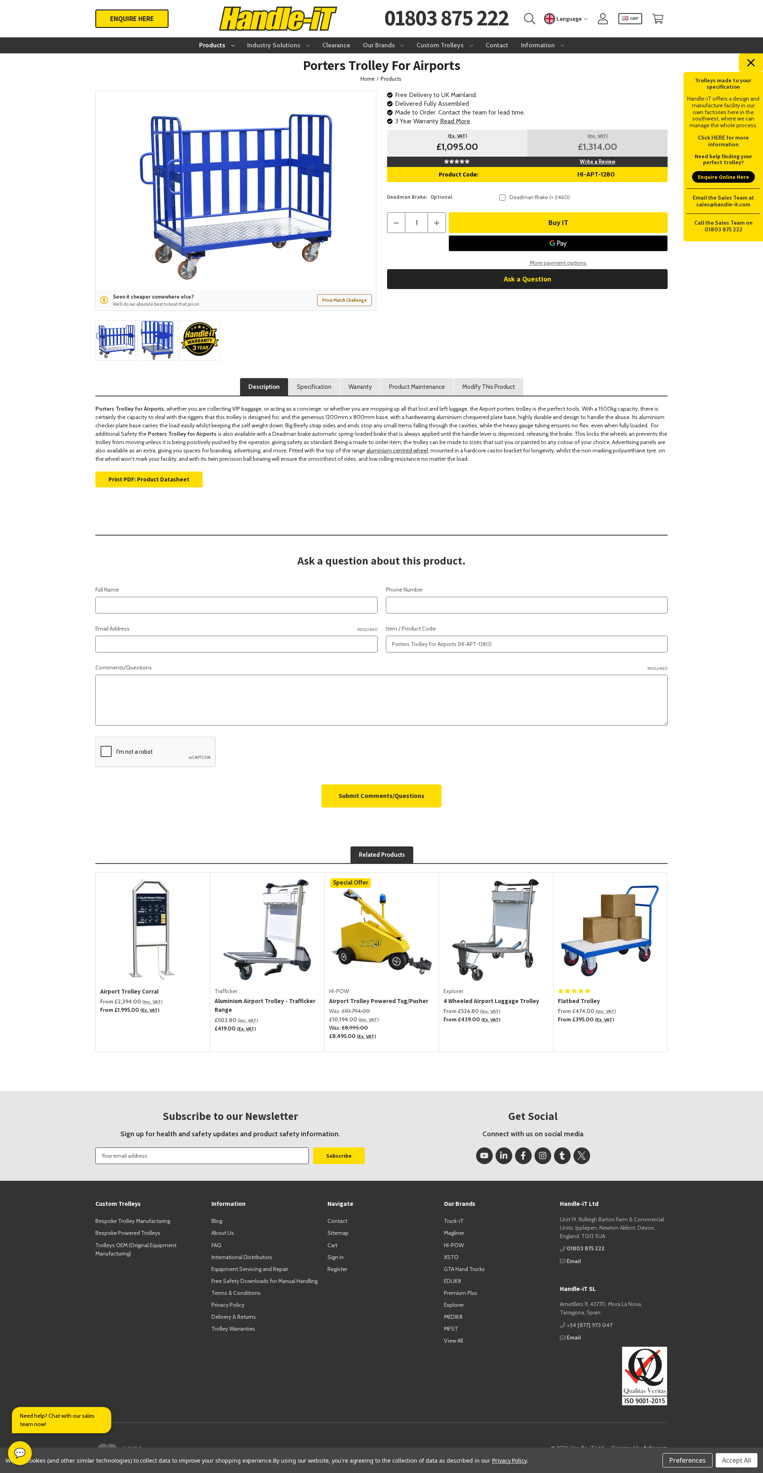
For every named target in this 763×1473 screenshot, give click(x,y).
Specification (314, 386)
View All (453, 1340)
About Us (222, 1232)
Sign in (335, 1257)
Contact (497, 45)
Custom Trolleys (440, 45)
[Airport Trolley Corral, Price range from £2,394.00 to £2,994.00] (153, 930)
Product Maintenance (417, 386)
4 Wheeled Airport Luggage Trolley (491, 1001)
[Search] (530, 19)
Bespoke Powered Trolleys (128, 1232)
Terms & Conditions (236, 1292)
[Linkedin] (504, 1155)
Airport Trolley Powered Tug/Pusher (378, 1001)
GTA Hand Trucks (464, 1269)
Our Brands (380, 45)
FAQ (216, 1245)
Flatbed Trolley (579, 1001)
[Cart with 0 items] (658, 19)
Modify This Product (488, 386)
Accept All (736, 1460)
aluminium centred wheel (397, 450)
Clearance (336, 45)
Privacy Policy (227, 1304)
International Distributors (241, 1257)
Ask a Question (527, 278)
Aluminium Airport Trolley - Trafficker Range (265, 1005)
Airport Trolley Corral (129, 991)
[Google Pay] (558, 243)
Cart (332, 1245)
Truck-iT (454, 1221)
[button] (614, 1376)
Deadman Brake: (419, 197)
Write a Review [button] (597, 161)
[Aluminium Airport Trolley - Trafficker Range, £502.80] (267, 930)
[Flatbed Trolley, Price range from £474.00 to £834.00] (610, 930)
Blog (216, 1221)
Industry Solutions (274, 45)
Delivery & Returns (233, 1316)
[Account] (603, 19)
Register (337, 1269)
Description (264, 386)
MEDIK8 (453, 1316)
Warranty (360, 386)
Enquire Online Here (723, 176)
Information (538, 45)
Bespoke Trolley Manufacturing (132, 1221)
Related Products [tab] (382, 854)
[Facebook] (523, 1155)
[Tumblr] (562, 1155)
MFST (451, 1328)
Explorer (454, 1304)
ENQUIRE (132, 18)
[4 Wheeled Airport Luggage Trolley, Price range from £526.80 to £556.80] (496, 930)
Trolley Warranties (233, 1328)
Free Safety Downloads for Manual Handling (264, 1281)
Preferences (687, 1460)
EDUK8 (452, 1281)
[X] (581, 1155)
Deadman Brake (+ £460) (539, 197)
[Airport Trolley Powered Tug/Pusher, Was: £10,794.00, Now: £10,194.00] (382, 930)
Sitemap (338, 1232)
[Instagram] (542, 1155)
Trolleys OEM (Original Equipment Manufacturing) (135, 1249)
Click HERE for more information (723, 141)
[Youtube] (484, 1155)
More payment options (558, 262)
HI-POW (454, 1245)
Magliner (454, 1232)
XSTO (451, 1257)
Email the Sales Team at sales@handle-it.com (723, 201)
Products (213, 45)
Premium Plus (460, 1292)
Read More (455, 121)
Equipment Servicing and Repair (249, 1269)
